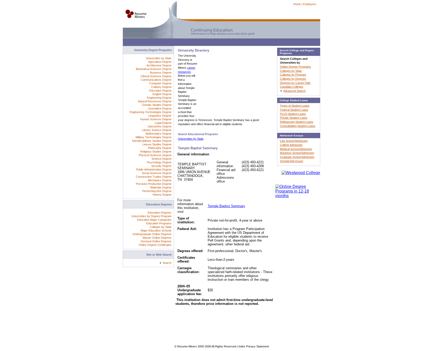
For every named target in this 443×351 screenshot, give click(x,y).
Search (167, 262)
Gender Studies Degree (157, 104)
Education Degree (160, 90)
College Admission (291, 144)
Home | (297, 4)
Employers (309, 4)
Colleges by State (161, 226)
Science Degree (162, 158)
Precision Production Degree (154, 183)
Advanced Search (294, 90)
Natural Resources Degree (155, 101)
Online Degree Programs (295, 66)
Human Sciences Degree (156, 119)
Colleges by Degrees (293, 78)
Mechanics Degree (160, 180)
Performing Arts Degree (157, 191)
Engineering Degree (159, 97)
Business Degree (161, 72)
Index (241, 346)
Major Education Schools (156, 230)
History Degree (162, 194)
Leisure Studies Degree (157, 144)
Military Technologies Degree (154, 137)
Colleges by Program (293, 74)
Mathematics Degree (159, 133)
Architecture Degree (159, 65)
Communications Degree (156, 79)
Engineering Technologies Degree (151, 112)
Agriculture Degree (160, 61)
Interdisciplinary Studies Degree (152, 140)
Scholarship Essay (291, 161)
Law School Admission (294, 140)
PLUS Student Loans (293, 113)
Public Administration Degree (154, 169)
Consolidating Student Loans (297, 125)
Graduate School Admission (297, 156)
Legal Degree (163, 122)
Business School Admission (297, 152)
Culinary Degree (161, 86)
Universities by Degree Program (152, 216)
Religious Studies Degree (156, 151)
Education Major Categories (154, 219)
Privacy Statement (257, 346)
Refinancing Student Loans (296, 121)
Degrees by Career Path (295, 82)
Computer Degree (160, 83)
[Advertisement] (216, 43)
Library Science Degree (157, 130)
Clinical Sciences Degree (156, 76)
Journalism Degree (160, 108)
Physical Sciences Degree (155, 155)
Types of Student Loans (294, 105)
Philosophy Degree (160, 147)
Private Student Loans (293, 117)
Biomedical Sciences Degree (154, 69)
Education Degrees (160, 212)
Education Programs (159, 223)
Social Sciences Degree (157, 173)
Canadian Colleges (291, 86)
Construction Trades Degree (154, 176)
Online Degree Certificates (155, 244)
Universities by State (191, 138)
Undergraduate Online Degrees (152, 234)
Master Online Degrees (157, 237)
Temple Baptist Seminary (226, 206)
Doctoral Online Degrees (156, 241)
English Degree (162, 94)
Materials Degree (161, 187)
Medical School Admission (296, 149)
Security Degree (161, 165)
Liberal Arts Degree (160, 126)
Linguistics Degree (160, 115)
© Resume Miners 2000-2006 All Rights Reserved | (206, 346)
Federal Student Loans (294, 109)
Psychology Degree (159, 162)
